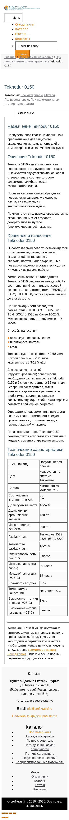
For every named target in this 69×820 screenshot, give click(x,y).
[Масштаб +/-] (14, 813)
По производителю (39, 740)
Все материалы (32, 95)
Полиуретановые (16, 99)
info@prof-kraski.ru (39, 708)
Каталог (21, 29)
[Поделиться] (6, 813)
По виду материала (40, 736)
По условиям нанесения (36, 57)
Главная (10, 57)
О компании (24, 24)
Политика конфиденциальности (34, 716)
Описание (26, 113)
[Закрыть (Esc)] (3, 813)
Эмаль (30, 103)
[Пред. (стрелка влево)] (3, 817)
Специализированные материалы (40, 762)
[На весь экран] (10, 813)
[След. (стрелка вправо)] (6, 817)
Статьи (20, 34)
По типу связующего (39, 753)
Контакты (22, 39)
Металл (49, 95)
